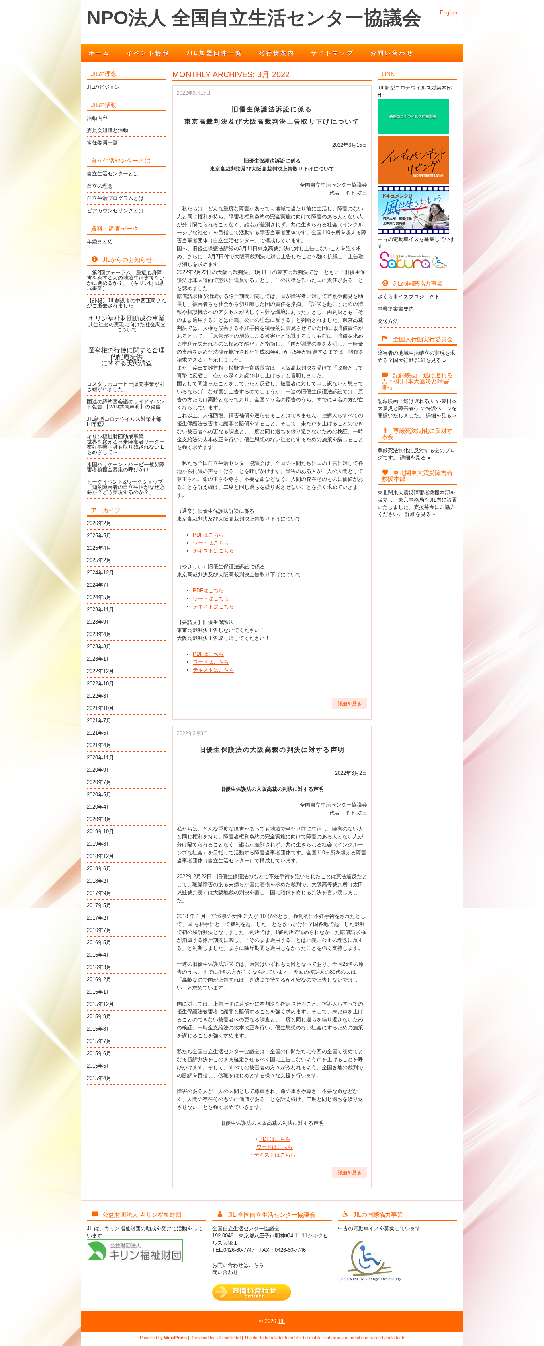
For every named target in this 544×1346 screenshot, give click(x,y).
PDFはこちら (208, 535)
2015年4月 (99, 1078)
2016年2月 (99, 979)
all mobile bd (229, 1337)
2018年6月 (99, 868)
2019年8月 (99, 844)
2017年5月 (99, 905)
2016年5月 (99, 942)
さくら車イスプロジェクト (409, 297)
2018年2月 (99, 881)
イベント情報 (148, 53)
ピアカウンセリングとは (115, 211)
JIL (281, 1321)
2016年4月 (99, 955)
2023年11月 (100, 610)
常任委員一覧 (102, 143)
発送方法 (388, 321)
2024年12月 (100, 573)
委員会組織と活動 (107, 130)
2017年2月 (99, 918)
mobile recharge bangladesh (377, 1337)
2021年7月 (99, 721)
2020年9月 (99, 770)
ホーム (100, 53)
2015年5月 (99, 1066)
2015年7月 (99, 1041)
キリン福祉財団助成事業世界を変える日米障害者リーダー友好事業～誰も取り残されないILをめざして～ (125, 444)
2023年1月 (99, 659)
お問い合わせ (392, 53)
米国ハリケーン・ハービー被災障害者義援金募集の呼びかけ (125, 467)
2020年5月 (99, 794)
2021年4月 (99, 745)
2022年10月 (100, 684)
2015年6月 (99, 1053)
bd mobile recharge (321, 1337)
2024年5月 (99, 597)
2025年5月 (99, 536)
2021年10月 (100, 708)
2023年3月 (99, 647)
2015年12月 (100, 1004)
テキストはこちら (213, 551)
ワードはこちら (211, 543)
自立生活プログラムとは (115, 198)
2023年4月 (99, 634)
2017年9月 (99, 893)
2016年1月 (99, 992)
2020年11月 (100, 758)
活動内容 (97, 118)
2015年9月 (99, 1016)
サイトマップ (332, 53)
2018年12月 (100, 856)
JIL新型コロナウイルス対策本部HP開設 (124, 421)
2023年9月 (99, 622)
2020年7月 (99, 782)
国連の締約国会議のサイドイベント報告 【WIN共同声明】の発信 (125, 404)
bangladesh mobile (283, 1337)
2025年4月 (99, 548)
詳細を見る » (430, 360)
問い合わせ (225, 1272)
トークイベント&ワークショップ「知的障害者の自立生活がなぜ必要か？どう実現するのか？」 (125, 487)
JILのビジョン (103, 87)
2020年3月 (99, 819)
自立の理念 (100, 186)
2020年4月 (99, 807)
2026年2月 (99, 523)
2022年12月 (100, 671)
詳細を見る (350, 703)
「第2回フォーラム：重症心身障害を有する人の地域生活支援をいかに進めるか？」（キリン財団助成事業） (125, 280)
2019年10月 (100, 831)
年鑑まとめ (100, 242)
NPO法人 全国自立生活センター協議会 (254, 17)
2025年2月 (99, 560)
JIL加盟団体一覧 (214, 53)
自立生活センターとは (113, 174)
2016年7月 (99, 930)
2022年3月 (99, 696)
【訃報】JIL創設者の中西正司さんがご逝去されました (126, 303)
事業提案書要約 (396, 309)
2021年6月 (99, 733)
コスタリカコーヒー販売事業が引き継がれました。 (125, 386)
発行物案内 (277, 53)
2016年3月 (99, 967)
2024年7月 (99, 585)
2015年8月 (99, 1029)
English (448, 13)
